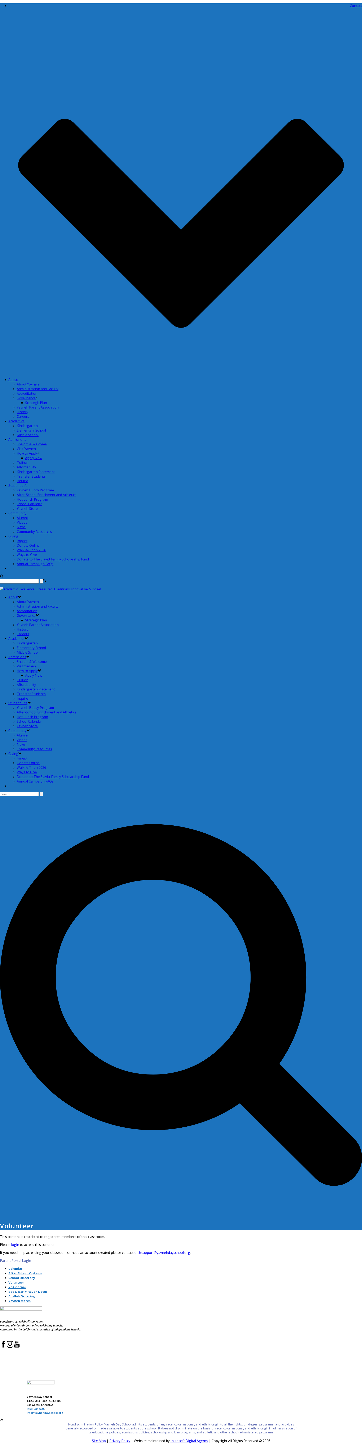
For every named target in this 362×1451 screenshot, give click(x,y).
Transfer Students (31, 476)
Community (17, 513)
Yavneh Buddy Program (35, 490)
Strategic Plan (36, 402)
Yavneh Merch (19, 1301)
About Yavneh (28, 384)
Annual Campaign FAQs (35, 564)
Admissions (17, 439)
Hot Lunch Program (32, 499)
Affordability (26, 467)
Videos (22, 522)
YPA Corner (17, 1287)
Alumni (22, 517)
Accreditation (27, 393)
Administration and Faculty (37, 389)
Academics (16, 421)
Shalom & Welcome (32, 444)
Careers (23, 416)
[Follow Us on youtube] (16, 1346)
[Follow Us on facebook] (3, 1346)
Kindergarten (27, 425)
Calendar (15, 1268)
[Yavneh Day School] (51, 589)
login (15, 1244)
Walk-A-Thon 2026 (31, 550)
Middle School (28, 435)
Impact (22, 541)
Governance (26, 398)
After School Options (25, 1273)
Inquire (22, 481)
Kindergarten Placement (36, 471)
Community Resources (34, 531)
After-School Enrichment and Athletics (46, 494)
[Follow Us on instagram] (10, 1346)
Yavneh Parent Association (38, 407)
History (22, 412)
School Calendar (29, 504)
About (13, 379)
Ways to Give (27, 554)
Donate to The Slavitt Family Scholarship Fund (53, 559)
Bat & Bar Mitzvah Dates (28, 1291)
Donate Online (28, 545)
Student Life (17, 485)
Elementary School (31, 430)
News (21, 527)
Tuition (22, 462)
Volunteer (16, 1282)
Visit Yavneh (26, 448)
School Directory (21, 1278)
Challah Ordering (21, 1296)
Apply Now (33, 458)
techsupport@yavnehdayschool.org (162, 1252)
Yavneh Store (27, 508)
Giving (13, 536)
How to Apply (27, 453)
